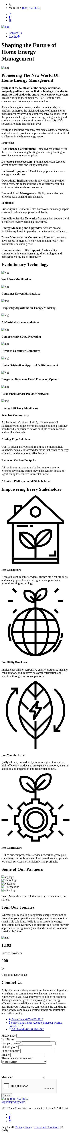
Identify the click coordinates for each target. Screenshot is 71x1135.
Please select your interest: (17, 1058)
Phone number (10, 1050)
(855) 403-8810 (31, 7)
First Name (8, 1035)
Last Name (8, 1039)
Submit (6, 1095)
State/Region (9, 1047)
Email (5, 1054)
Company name (11, 1043)
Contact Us (15, 32)
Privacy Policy (23, 1127)
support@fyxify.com (13, 1101)
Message (7, 1077)
